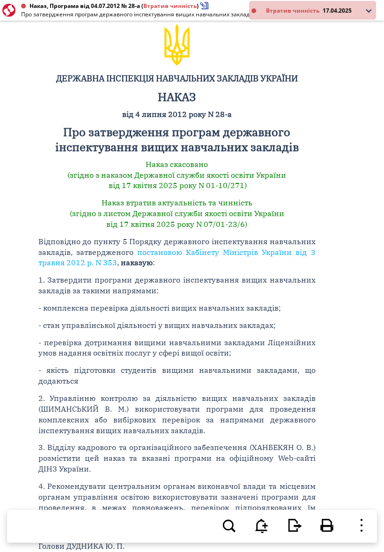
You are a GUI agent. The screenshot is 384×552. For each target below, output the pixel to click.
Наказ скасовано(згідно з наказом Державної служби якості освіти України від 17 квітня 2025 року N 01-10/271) (176, 175)
